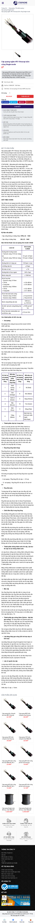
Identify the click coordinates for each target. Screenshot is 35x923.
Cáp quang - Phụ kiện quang (16, 8)
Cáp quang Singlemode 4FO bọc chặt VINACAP (9, 802)
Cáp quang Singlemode (7, 10)
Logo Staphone (20, 3)
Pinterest (30, 102)
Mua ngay (9, 96)
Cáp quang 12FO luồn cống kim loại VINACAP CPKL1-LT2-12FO (26, 731)
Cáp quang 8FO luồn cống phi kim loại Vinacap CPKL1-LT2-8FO (26, 755)
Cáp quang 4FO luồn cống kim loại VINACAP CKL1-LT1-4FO (9, 779)
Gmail (22, 102)
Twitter (14, 102)
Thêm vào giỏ (25, 96)
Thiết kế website (6, 863)
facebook (5, 102)
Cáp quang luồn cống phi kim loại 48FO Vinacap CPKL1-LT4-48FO (9, 708)
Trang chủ (4, 8)
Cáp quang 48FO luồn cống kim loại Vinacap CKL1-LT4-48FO (26, 708)
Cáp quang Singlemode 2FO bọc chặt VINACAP (26, 802)
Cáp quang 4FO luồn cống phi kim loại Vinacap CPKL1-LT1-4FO (26, 779)
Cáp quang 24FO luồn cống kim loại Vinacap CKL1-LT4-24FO (9, 731)
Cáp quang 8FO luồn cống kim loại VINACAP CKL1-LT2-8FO (9, 755)
